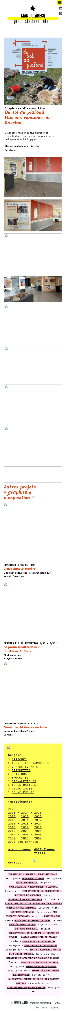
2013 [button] (12, 827)
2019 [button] (12, 820)
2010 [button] (12, 831)
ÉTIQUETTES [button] (21, 770)
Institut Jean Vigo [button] (22, 912)
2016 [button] (12, 823)
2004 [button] (12, 838)
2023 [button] (38, 812)
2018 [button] (25, 820)
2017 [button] (38, 820)
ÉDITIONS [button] (19, 774)
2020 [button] (38, 816)
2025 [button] (12, 812)
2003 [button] (25, 838)
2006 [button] (25, 834)
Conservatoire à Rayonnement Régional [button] (33, 886)
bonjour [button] (14, 755)
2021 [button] (25, 816)
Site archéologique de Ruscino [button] (26, 987)
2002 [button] (38, 838)
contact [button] (14, 862)
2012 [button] (25, 827)
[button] (36, 1003)
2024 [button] (25, 812)
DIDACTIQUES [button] (22, 788)
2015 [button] (25, 823)
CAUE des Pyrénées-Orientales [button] (39, 962)
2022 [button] (12, 816)
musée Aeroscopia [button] (26, 882)
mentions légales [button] (47, 1007)
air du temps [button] (19, 849)
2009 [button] (25, 831)
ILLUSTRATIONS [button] (24, 785)
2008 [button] (38, 831)
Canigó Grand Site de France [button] (39, 937)
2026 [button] (12, 809)
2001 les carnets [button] (23, 841)
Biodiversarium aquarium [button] (41, 966)
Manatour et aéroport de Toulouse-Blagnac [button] (32, 958)
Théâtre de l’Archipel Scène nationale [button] (32, 874)
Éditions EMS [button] (52, 916)
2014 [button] (38, 823)
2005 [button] (38, 834)
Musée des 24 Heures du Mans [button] (32, 920)
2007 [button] (12, 834)
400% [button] (38, 849)
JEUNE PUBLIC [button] (23, 792)
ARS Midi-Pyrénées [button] (25, 928)
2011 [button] (38, 827)
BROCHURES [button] (19, 777)
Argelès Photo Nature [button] (22, 924)
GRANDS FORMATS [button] (25, 766)
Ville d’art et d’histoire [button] (38, 941)
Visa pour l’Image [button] (33, 878)
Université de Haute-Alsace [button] (25, 899)
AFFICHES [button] (19, 759)
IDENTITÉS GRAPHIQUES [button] (30, 763)
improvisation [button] (20, 801)
